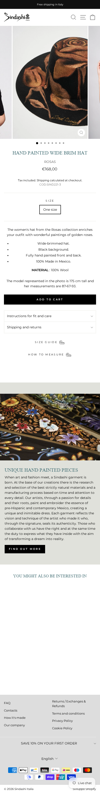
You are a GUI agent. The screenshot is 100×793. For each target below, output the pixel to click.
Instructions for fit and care (29, 316)
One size (50, 209)
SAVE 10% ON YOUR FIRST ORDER (49, 743)
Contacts (10, 710)
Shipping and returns (24, 327)
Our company (14, 725)
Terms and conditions (68, 713)
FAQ (7, 703)
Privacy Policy (62, 721)
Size (50, 200)
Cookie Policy (62, 728)
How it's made (15, 717)
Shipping (43, 180)
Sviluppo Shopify (84, 789)
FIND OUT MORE (25, 549)
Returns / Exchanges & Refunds (69, 704)
